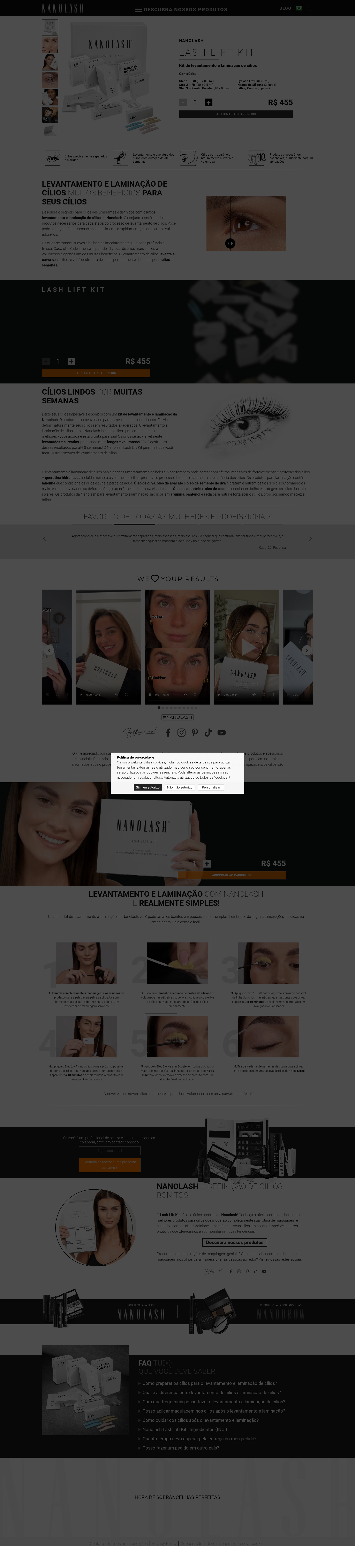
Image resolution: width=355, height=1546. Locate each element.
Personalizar (211, 787)
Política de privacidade (135, 757)
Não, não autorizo (179, 787)
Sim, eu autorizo (148, 787)
